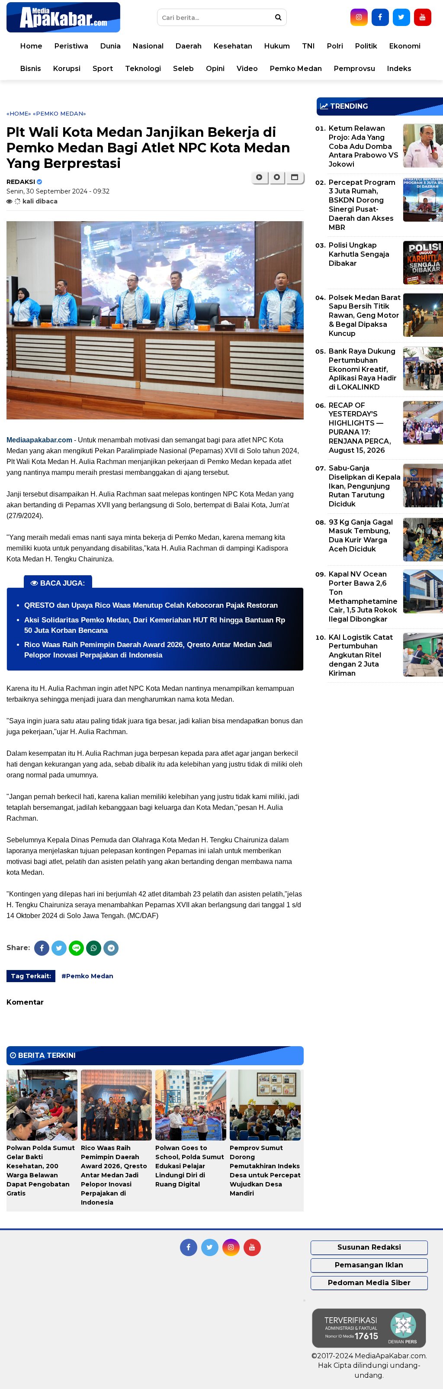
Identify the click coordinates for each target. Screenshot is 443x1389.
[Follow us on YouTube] (422, 17)
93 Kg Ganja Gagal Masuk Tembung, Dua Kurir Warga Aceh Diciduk (361, 535)
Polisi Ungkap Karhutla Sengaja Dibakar (359, 254)
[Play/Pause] (259, 177)
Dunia (110, 46)
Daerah (189, 46)
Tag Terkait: (31, 976)
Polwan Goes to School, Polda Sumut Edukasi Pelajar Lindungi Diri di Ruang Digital (189, 1166)
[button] (295, 177)
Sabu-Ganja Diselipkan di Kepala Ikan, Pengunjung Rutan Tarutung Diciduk (365, 486)
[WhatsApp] (93, 948)
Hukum (277, 46)
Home (31, 46)
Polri (335, 46)
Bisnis (30, 68)
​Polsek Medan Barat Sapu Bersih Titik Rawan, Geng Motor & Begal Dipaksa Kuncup (365, 315)
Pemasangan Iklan (369, 1265)
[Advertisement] (380, 750)
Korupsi (66, 68)
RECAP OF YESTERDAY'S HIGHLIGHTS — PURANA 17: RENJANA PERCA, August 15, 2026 (360, 427)
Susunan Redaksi (369, 1247)
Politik (366, 46)
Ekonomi (405, 46)
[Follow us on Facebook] (380, 17)
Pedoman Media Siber (369, 1283)
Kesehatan (233, 46)
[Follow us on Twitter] (401, 17)
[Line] (76, 948)
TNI (308, 46)
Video (247, 68)
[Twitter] (59, 948)
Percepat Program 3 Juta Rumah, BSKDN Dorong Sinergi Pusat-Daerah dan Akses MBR (362, 205)
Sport (103, 68)
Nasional (148, 46)
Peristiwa (71, 46)
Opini (215, 68)
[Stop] (277, 177)
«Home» (18, 113)
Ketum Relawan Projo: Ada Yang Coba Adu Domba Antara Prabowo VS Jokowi (363, 146)
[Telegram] (111, 948)
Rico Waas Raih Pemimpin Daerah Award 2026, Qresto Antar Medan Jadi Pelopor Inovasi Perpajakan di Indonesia (114, 1175)
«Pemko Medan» (59, 113)
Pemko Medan (296, 68)
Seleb (183, 68)
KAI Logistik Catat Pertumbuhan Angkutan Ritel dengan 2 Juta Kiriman (361, 655)
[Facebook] (41, 948)
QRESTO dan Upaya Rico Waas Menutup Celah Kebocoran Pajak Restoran (151, 605)
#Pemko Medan (87, 976)
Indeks (399, 68)
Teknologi (143, 68)
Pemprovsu (354, 68)
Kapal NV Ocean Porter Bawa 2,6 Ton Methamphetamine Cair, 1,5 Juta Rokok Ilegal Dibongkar (363, 596)
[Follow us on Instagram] (359, 17)
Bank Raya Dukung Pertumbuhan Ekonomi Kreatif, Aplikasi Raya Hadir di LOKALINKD (363, 369)
